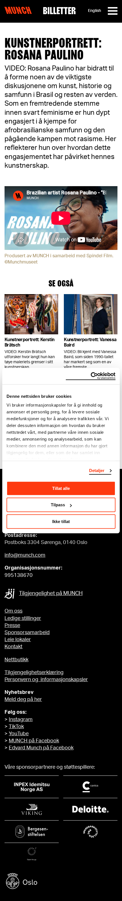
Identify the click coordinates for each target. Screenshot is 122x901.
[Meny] (112, 11)
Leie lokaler (18, 639)
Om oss (13, 611)
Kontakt (13, 646)
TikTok (16, 726)
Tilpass (58, 504)
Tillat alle (61, 488)
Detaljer (97, 470)
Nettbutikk (16, 659)
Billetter (59, 11)
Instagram (21, 719)
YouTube (19, 733)
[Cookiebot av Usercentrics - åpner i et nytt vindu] (90, 376)
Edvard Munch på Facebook (41, 748)
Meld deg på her (23, 699)
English (94, 11)
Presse (12, 625)
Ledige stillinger (23, 618)
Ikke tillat (61, 521)
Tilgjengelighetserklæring (34, 672)
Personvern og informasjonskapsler (46, 679)
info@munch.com (25, 555)
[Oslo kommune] (61, 882)
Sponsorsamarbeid (27, 632)
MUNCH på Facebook (34, 740)
